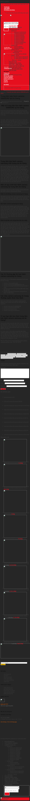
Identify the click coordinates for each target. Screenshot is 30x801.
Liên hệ (6, 82)
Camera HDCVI (11, 769)
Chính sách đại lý (8, 79)
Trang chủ (6, 73)
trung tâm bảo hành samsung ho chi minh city (13, 357)
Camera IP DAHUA (15, 751)
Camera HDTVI (11, 765)
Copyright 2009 (22, 738)
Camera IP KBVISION (15, 749)
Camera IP (9, 746)
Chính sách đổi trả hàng (9, 692)
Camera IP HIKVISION (16, 748)
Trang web (3, 386)
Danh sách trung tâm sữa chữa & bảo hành (11, 101)
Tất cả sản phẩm (8, 76)
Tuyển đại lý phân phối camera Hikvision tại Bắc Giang (16, 434)
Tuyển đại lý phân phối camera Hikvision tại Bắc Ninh (16, 422)
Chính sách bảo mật (8, 687)
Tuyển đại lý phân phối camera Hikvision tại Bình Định (16, 413)
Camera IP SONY (18, 44)
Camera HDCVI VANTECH (21, 58)
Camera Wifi (10, 761)
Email (2, 383)
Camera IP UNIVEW (15, 753)
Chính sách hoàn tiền (8, 693)
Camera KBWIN (14, 762)
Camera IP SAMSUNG (16, 758)
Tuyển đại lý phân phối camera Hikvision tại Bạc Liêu (16, 426)
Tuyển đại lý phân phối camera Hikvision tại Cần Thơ (16, 409)
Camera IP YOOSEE (15, 752)
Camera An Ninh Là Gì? (9, 397)
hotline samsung (12, 354)
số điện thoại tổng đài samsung (13, 355)
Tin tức (6, 80)
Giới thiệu (6, 74)
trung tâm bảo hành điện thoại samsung (14, 356)
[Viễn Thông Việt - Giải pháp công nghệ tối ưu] (10, 15)
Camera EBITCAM (14, 764)
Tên (2, 380)
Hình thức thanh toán (8, 689)
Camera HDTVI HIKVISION (17, 51)
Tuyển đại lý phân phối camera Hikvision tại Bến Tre (16, 418)
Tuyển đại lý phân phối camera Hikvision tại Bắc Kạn (16, 430)
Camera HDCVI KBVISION (17, 771)
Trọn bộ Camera (8, 77)
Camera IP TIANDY (15, 755)
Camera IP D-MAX (15, 756)
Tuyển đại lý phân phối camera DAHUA (13, 401)
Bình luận (3, 368)
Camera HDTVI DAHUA (20, 54)
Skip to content (5, 1)
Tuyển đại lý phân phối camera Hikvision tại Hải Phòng (16, 405)
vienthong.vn (5, 102)
